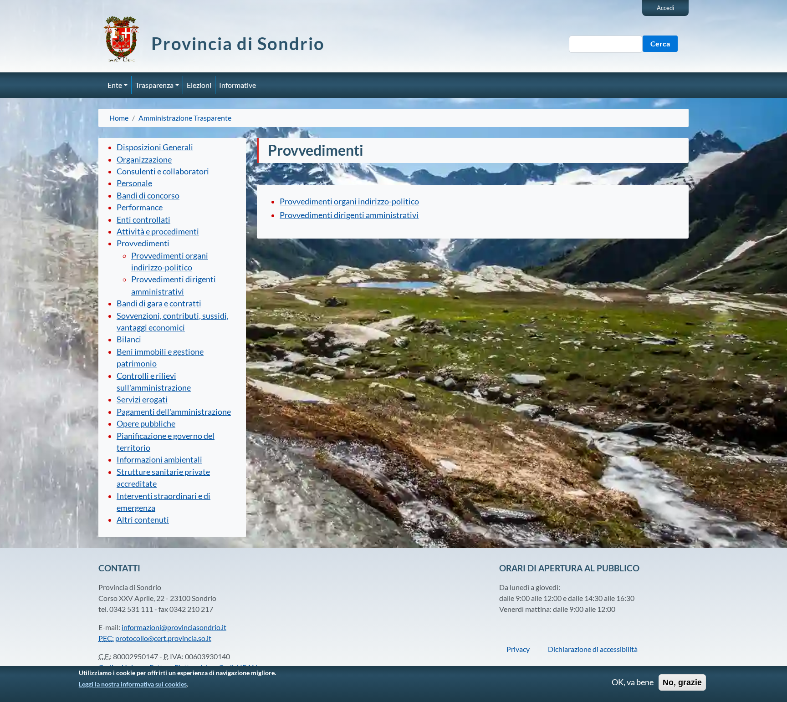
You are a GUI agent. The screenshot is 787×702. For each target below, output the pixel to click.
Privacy (518, 649)
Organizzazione (144, 159)
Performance (140, 207)
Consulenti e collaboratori (163, 171)
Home (118, 117)
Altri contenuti (143, 519)
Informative (237, 85)
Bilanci (129, 339)
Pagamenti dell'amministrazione (174, 412)
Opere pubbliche (146, 423)
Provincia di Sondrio (238, 43)
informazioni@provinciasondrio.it (174, 627)
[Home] (124, 38)
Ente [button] (114, 85)
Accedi (665, 7)
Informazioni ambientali (159, 459)
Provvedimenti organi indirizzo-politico (349, 201)
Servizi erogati (142, 399)
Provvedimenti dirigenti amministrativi (349, 215)
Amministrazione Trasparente (184, 117)
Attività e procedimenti (158, 231)
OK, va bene (633, 682)
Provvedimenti (143, 243)
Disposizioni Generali (155, 147)
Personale (134, 183)
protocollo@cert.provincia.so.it (163, 638)
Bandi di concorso (148, 195)
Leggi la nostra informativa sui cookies (133, 684)
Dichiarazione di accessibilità (593, 649)
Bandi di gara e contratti (159, 303)
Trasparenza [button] (154, 85)
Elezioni (199, 85)
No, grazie (682, 682)
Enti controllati (143, 219)
